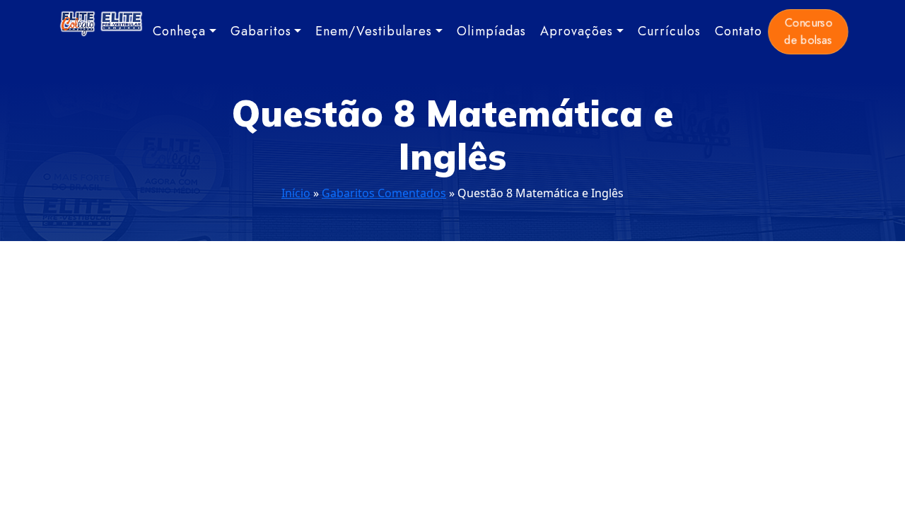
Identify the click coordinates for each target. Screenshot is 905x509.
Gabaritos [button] (260, 31)
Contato (738, 31)
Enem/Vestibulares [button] (373, 31)
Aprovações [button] (576, 31)
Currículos (669, 31)
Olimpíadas (491, 31)
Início (295, 193)
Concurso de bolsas (808, 31)
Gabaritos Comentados (384, 193)
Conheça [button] (179, 31)
